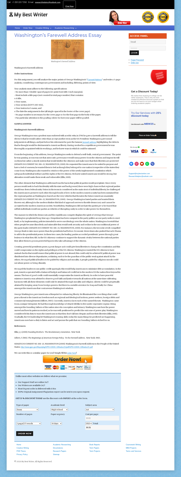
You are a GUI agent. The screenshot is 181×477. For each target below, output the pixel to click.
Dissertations (58, 448)
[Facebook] (131, 163)
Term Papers (94, 448)
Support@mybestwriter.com (139, 174)
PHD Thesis (21, 451)
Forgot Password (137, 60)
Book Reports (94, 445)
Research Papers (59, 451)
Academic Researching (64, 28)
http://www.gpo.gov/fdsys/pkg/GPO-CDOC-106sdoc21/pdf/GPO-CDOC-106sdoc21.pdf (57, 347)
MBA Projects (131, 448)
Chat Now (69, 6)
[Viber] (152, 163)
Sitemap (56, 454)
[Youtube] (142, 163)
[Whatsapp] (147, 163)
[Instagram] (136, 163)
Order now (135, 63)
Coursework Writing (133, 445)
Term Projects (94, 451)
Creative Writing (42, 28)
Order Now (27, 28)
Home (17, 28)
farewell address (89, 142)
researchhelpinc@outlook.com (47, 2)
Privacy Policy (22, 454)
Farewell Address (94, 80)
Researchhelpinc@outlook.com (141, 176)
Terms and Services (133, 451)
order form (71, 353)
